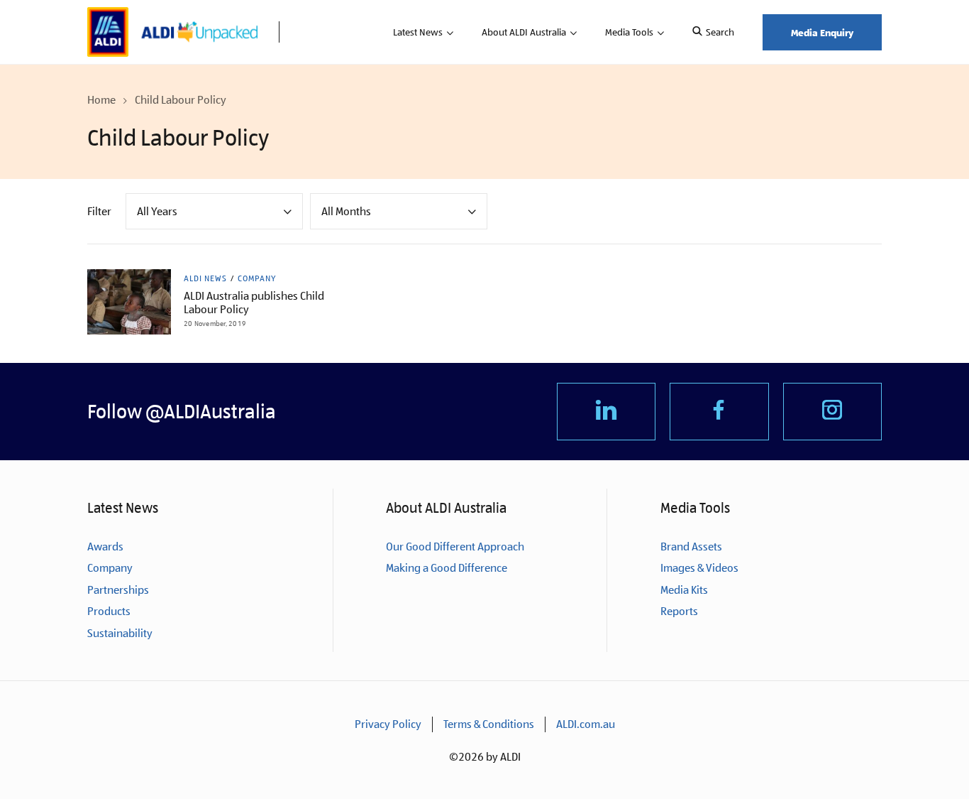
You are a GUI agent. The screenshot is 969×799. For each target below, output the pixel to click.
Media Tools (629, 32)
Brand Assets (691, 546)
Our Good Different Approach (455, 546)
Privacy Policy (388, 724)
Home (101, 100)
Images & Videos (699, 568)
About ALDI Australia (524, 32)
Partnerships (118, 590)
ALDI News (205, 278)
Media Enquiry (822, 32)
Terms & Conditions (488, 724)
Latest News (418, 32)
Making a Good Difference (446, 568)
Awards (105, 546)
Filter (99, 211)
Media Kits (684, 590)
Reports (679, 611)
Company (257, 278)
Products (109, 611)
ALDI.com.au (585, 724)
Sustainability (120, 633)
